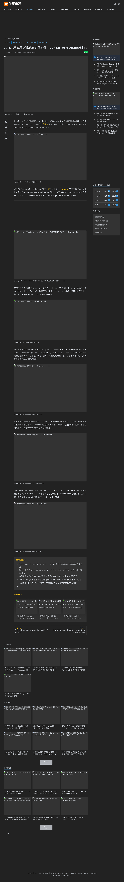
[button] (118, 3)
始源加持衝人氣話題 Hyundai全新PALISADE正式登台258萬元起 (50, 617)
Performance (17, 42)
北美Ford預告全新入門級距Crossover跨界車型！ (72, 818)
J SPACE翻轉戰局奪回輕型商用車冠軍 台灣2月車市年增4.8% (45, 753)
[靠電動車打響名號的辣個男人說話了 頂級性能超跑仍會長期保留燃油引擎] (46, 657)
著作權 (59, 873)
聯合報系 (73, 873)
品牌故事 (87, 9)
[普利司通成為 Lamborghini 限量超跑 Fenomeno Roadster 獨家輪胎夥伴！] (17, 657)
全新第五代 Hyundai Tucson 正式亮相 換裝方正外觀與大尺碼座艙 (26, 617)
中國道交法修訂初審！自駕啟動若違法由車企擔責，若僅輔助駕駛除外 (48, 576)
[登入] (115, 4)
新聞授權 (45, 873)
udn (5, 38)
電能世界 (41, 9)
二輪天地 (76, 9)
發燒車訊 (10, 38)
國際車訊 (30, 9)
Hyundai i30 (43, 42)
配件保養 (98, 9)
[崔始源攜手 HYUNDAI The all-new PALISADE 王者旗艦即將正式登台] (74, 607)
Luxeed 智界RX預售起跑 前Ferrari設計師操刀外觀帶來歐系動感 (74, 668)
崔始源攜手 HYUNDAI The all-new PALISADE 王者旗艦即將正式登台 (73, 617)
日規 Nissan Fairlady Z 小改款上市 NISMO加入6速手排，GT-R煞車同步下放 (50, 565)
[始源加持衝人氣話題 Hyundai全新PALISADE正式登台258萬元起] (50, 607)
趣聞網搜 (64, 9)
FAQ (36, 873)
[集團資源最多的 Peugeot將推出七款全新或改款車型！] (74, 780)
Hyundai (8, 42)
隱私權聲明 (65, 873)
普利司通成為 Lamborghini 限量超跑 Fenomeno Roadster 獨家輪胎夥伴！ (17, 668)
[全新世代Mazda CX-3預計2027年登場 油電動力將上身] (17, 780)
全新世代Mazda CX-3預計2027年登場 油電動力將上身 (17, 792)
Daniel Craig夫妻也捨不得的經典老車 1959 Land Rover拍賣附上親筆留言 (50, 579)
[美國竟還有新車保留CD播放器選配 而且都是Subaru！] (46, 806)
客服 (40, 873)
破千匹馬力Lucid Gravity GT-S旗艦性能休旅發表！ (17, 694)
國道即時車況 (99, 217)
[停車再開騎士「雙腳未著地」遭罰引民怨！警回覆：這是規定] (74, 741)
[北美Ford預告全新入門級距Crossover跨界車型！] (74, 806)
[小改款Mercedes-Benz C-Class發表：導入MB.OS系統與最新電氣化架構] (17, 806)
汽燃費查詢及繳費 (101, 229)
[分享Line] (6, 127)
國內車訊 (7, 9)
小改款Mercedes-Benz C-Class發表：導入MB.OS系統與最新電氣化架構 (17, 818)
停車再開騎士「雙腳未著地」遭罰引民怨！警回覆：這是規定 (74, 753)
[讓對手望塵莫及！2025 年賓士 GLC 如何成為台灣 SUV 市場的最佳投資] (74, 715)
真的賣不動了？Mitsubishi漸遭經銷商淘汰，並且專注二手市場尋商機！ (17, 727)
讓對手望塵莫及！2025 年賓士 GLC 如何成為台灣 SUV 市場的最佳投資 (74, 727)
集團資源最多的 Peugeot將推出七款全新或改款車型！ (74, 792)
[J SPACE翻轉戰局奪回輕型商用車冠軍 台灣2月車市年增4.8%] (46, 741)
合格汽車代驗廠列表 (102, 221)
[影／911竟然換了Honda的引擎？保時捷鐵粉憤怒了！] (46, 715)
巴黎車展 (33, 42)
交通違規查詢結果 (101, 225)
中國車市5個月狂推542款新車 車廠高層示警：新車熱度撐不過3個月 (48, 583)
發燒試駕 (18, 9)
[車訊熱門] (119, 88)
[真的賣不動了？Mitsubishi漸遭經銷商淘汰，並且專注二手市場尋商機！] (17, 715)
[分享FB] (6, 122)
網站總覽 (93, 873)
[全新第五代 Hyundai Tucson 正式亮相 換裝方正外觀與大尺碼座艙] (26, 607)
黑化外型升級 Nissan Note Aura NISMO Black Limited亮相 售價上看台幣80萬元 (50, 571)
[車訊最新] (119, 39)
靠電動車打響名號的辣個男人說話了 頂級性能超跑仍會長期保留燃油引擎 (45, 668)
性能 (26, 42)
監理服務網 (98, 233)
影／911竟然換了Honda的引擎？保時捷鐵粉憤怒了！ (44, 727)
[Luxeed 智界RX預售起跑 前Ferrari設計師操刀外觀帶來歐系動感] (74, 657)
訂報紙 (80, 873)
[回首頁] (15, 4)
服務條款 (53, 873)
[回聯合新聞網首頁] (6, 4)
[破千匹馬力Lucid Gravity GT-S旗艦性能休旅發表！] (17, 683)
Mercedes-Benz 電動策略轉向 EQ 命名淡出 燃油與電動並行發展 (17, 753)
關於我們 (86, 873)
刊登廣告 (30, 873)
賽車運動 (110, 9)
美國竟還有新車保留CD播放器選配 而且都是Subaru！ (45, 818)
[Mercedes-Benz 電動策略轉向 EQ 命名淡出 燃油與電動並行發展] (17, 741)
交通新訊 (53, 9)
